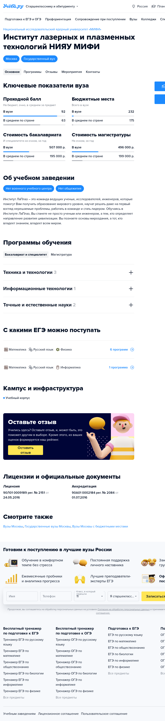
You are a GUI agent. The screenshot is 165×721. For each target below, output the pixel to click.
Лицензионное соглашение (58, 714)
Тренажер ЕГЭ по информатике (16, 682)
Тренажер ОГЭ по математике (69, 653)
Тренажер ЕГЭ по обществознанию (16, 664)
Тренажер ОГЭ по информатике (69, 682)
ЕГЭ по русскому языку (125, 635)
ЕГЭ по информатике (123, 661)
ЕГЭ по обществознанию (126, 648)
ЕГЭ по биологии (120, 654)
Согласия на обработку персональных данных (124, 609)
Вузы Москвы (13, 526)
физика (66, 350)
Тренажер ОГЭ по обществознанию (69, 664)
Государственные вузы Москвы (48, 526)
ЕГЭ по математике (122, 641)
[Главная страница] (13, 6)
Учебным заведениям (19, 714)
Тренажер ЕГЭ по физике (21, 691)
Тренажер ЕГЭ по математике (16, 653)
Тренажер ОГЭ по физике (75, 691)
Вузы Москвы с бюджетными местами (100, 526)
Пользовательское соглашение (104, 714)
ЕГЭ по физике (119, 667)
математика (17, 350)
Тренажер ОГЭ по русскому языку (76, 642)
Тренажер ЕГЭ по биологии (23, 673)
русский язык (43, 350)
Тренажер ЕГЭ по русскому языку (23, 642)
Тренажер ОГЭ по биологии (76, 673)
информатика (70, 367)
